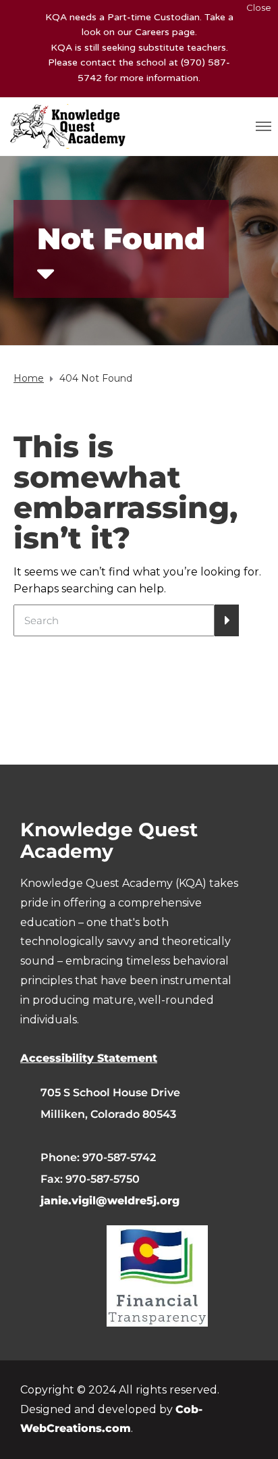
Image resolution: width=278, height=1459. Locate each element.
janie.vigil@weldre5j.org (109, 1200)
